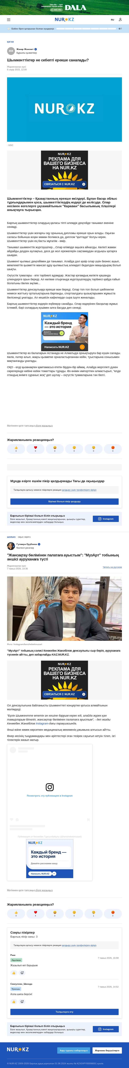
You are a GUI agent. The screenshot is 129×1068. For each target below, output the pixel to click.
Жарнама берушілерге (107, 1050)
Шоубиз (11, 537)
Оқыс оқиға (24, 537)
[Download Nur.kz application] (64, 7)
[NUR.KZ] (64, 19)
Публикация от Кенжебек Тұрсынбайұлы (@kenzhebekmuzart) (50, 836)
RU (112, 19)
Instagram (108, 519)
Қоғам (10, 42)
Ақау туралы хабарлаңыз (74, 1050)
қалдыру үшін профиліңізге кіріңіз (79, 490)
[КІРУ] (120, 20)
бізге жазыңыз (44, 425)
